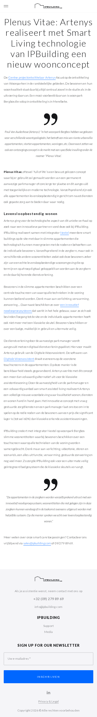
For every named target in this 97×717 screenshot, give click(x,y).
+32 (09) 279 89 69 (48, 599)
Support (48, 626)
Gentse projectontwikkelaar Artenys (31, 77)
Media (48, 632)
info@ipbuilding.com (48, 607)
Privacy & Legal (48, 701)
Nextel (64, 232)
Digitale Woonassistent (19, 359)
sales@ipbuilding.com (37, 543)
